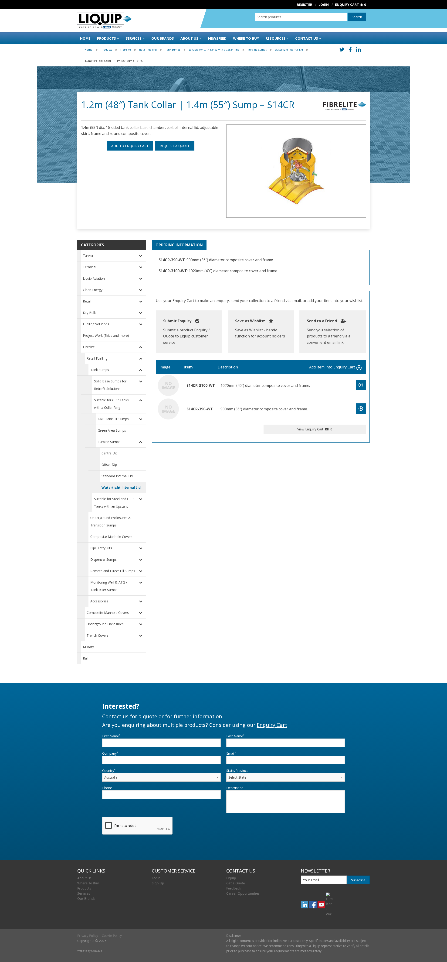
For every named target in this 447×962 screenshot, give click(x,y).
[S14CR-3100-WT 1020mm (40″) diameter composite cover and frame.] (168, 385)
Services (134, 38)
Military (88, 647)
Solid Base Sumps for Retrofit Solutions (110, 385)
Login (156, 878)
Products (106, 38)
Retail (87, 301)
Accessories (99, 601)
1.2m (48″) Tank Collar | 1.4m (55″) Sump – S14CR (114, 60)
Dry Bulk (89, 312)
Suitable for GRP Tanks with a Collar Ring (214, 49)
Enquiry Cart (347, 4)
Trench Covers (97, 635)
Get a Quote (235, 883)
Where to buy (246, 38)
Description (235, 788)
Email (231, 753)
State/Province (237, 770)
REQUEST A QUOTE (175, 146)
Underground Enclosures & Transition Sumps (110, 521)
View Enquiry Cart (314, 429)
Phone (107, 788)
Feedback (233, 888)
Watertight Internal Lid (289, 49)
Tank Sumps (172, 49)
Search (357, 17)
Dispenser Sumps (103, 559)
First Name (111, 736)
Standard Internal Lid (117, 476)
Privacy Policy (87, 935)
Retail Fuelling (148, 49)
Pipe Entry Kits (101, 548)
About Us (189, 38)
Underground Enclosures (105, 624)
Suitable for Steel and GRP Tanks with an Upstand (114, 502)
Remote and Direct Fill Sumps (112, 571)
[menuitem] (93, 49)
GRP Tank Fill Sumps (113, 419)
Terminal (89, 267)
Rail (85, 658)
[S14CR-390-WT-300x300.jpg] (296, 171)
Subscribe (358, 880)
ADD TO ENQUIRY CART (130, 146)
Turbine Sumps (257, 49)
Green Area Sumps (112, 430)
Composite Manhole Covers (111, 536)
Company (110, 753)
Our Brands (162, 38)
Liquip (231, 878)
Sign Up (158, 883)
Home (85, 38)
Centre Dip (110, 453)
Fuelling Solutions (96, 324)
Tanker (88, 255)
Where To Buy (88, 883)
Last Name (235, 736)
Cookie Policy (112, 935)
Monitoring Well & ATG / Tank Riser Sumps (108, 586)
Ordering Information (179, 244)
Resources (275, 38)
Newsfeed (217, 38)
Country (108, 770)
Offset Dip (109, 464)
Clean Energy (92, 290)
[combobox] (301, 17)
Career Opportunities (243, 893)
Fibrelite (125, 49)
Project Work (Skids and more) (106, 335)
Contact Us (306, 38)
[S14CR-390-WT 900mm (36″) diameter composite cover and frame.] (168, 408)
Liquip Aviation (94, 278)
